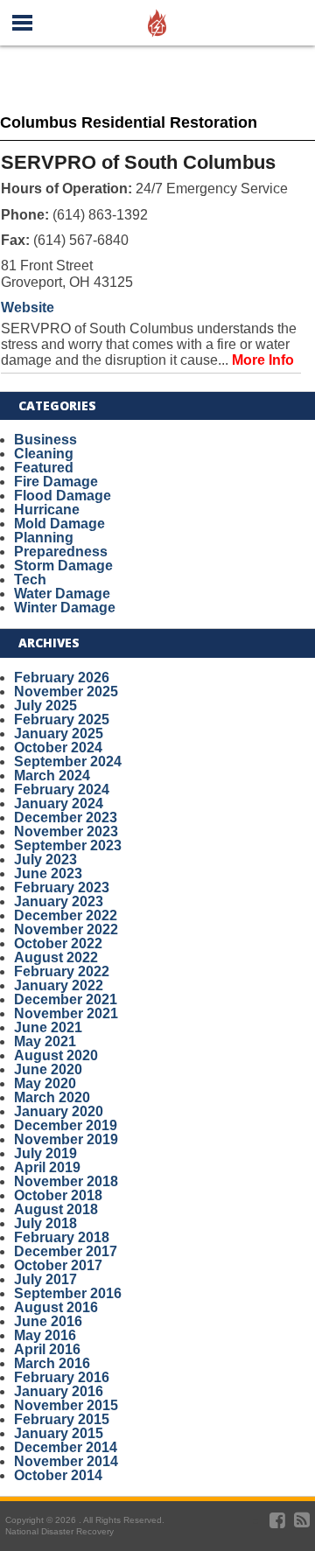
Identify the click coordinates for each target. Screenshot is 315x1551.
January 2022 (58, 985)
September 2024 (68, 761)
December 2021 (65, 999)
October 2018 (58, 1195)
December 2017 (65, 1251)
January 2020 (58, 1111)
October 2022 (58, 943)
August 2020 (56, 1055)
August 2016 (56, 1307)
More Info (263, 360)
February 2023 (61, 887)
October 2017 (58, 1265)
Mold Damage (59, 523)
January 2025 (58, 733)
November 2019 (66, 1139)
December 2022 (65, 915)
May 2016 (45, 1335)
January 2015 (58, 1433)
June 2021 (48, 1027)
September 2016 (68, 1293)
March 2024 (52, 775)
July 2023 (45, 859)
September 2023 (68, 845)
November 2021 (66, 1013)
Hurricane (47, 509)
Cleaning (44, 453)
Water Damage (62, 593)
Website (27, 307)
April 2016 (47, 1349)
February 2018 (61, 1237)
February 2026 (61, 677)
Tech (30, 579)
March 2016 (52, 1363)
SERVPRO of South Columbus (138, 162)
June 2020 (48, 1069)
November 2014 (66, 1461)
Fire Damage (56, 481)
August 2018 (56, 1209)
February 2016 (61, 1377)
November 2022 (66, 929)
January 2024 (58, 803)
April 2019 (47, 1167)
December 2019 (65, 1125)
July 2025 (45, 705)
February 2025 (61, 719)
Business (45, 439)
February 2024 (61, 789)
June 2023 (48, 873)
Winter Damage (65, 607)
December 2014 (65, 1447)
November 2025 (66, 691)
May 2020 (45, 1083)
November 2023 (66, 831)
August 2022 (56, 957)
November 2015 (66, 1405)
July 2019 (45, 1153)
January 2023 (58, 901)
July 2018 (45, 1223)
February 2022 (61, 971)
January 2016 (58, 1391)
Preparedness (61, 551)
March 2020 (52, 1097)
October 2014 (58, 1475)
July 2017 (45, 1279)
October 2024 (58, 747)
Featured (44, 467)
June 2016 (48, 1321)
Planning (44, 537)
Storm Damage (63, 565)
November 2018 (66, 1181)
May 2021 (45, 1041)
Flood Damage (62, 495)
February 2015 (61, 1419)
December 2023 (65, 817)
